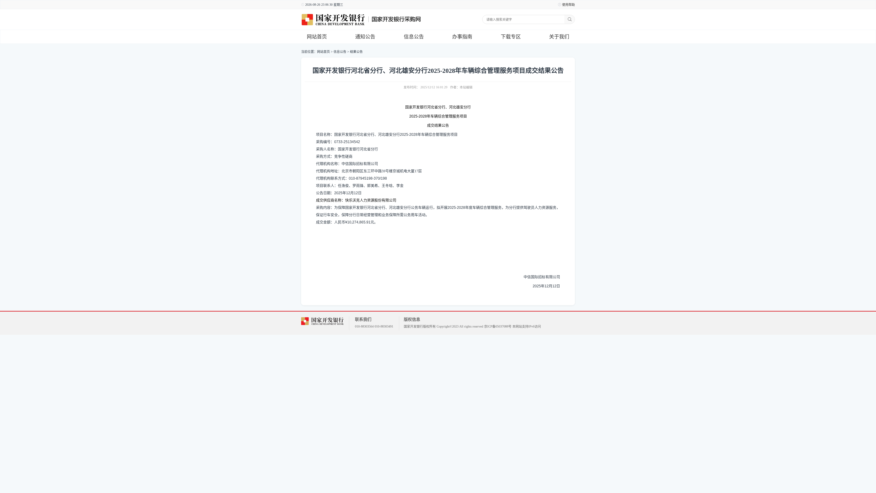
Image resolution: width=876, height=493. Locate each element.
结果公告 (356, 51)
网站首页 (317, 36)
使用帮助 (568, 4)
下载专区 (511, 36)
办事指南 (462, 36)
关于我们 (559, 36)
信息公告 (414, 36)
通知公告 (365, 36)
